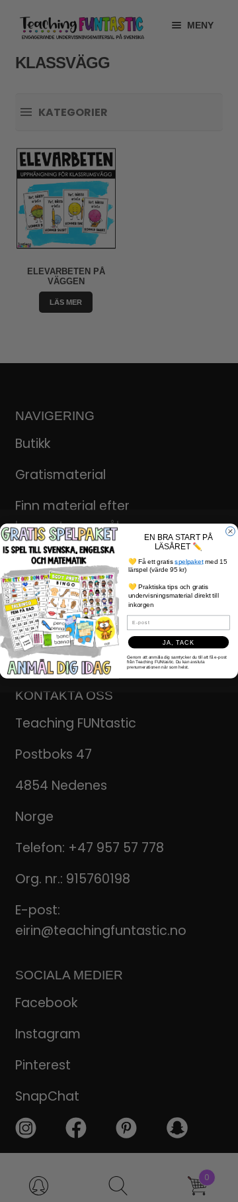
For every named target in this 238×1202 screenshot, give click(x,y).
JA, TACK (178, 642)
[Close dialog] (230, 531)
